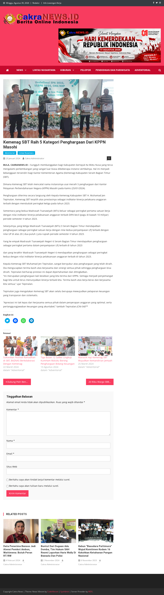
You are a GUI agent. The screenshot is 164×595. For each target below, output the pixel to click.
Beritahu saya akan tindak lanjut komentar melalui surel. (39, 479)
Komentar (12, 409)
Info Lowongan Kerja (52, 3)
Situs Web (11, 466)
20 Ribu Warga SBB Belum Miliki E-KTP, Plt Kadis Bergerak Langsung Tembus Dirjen (101, 381)
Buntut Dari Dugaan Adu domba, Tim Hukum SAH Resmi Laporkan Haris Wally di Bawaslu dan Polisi (58, 551)
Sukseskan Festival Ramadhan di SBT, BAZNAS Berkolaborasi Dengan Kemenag (19, 360)
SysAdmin (64, 591)
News (19, 70)
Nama (10, 440)
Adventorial (143, 70)
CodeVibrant (52, 591)
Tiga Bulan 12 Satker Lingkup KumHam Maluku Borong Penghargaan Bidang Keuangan (58, 360)
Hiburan (65, 70)
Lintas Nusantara (44, 70)
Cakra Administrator (34, 158)
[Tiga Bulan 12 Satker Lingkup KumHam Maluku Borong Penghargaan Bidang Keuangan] (58, 346)
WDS (90, 591)
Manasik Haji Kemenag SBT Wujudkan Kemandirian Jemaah (95, 359)
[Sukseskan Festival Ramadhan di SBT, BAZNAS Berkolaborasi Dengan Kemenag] (20, 346)
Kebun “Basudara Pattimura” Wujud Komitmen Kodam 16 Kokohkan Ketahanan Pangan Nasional (95, 551)
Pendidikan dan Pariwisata (113, 70)
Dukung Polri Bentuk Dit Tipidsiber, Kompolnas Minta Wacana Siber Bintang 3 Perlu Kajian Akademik (19, 381)
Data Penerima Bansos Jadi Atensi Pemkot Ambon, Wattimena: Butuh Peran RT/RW (19, 551)
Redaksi (36, 3)
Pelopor (85, 70)
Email (10, 453)
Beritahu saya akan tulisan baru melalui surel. (34, 485)
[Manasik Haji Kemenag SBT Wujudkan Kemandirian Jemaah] (95, 346)
